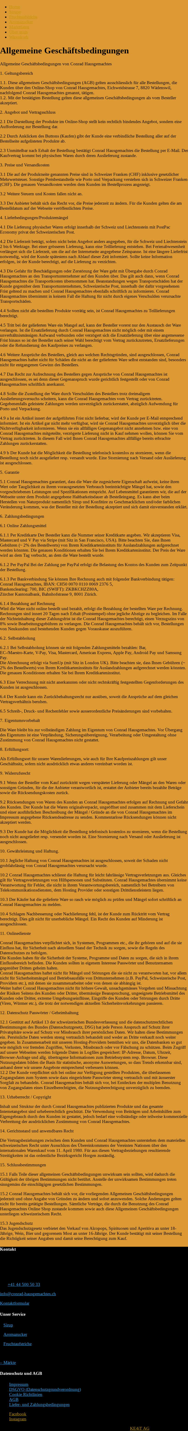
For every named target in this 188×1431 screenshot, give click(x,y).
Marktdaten (19, 27)
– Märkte (8, 1362)
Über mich (18, 32)
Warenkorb (18, 37)
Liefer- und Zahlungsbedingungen (39, 1404)
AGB (14, 1399)
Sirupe (15, 11)
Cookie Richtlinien (25, 1394)
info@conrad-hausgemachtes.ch (28, 1293)
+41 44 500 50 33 (24, 1284)
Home (14, 6)
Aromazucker (21, 21)
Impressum (18, 1384)
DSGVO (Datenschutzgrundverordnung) (45, 1389)
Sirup (8, 1325)
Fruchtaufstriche (23, 16)
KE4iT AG (139, 1428)
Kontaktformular (14, 1303)
